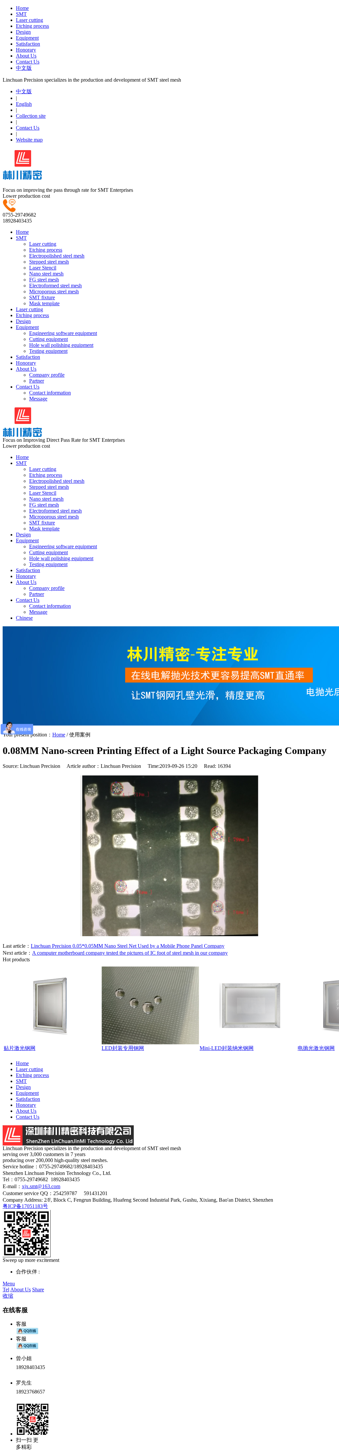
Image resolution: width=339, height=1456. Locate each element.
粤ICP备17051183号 (25, 1206)
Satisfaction (28, 44)
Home (22, 8)
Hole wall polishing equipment (61, 345)
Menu (9, 1283)
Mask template (44, 303)
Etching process (32, 26)
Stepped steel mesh (49, 262)
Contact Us (27, 61)
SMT (21, 14)
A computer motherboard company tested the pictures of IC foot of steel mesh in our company (130, 953)
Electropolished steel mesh (56, 256)
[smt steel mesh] (22, 176)
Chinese (24, 618)
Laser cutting (29, 20)
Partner (36, 381)
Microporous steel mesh (54, 291)
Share (38, 1289)
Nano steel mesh (46, 273)
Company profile (47, 375)
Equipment (27, 38)
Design (23, 32)
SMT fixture (42, 297)
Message (38, 398)
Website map (29, 140)
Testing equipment (48, 351)
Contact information (50, 392)
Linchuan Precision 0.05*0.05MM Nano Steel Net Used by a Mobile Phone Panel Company (127, 946)
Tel (6, 1289)
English (24, 104)
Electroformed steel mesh (55, 285)
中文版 (24, 68)
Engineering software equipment (63, 333)
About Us (26, 56)
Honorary (26, 50)
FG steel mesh (44, 279)
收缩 (8, 1296)
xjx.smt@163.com (41, 1186)
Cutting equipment (48, 339)
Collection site (31, 116)
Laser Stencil (42, 267)
